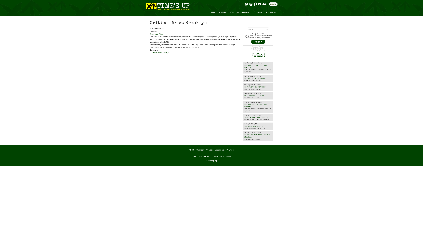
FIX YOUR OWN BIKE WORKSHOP (255, 78)
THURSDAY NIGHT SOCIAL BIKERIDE (256, 117)
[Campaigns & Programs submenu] (248, 12)
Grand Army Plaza (156, 34)
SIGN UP (258, 42)
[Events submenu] (225, 12)
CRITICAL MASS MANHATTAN (253, 126)
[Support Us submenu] (261, 12)
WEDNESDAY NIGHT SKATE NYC (254, 96)
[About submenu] (216, 12)
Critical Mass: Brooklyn (160, 53)
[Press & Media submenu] (277, 12)
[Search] (267, 29)
